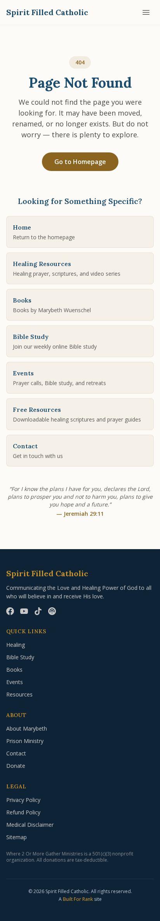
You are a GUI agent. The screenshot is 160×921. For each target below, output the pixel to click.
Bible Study (20, 657)
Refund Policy (23, 812)
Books (14, 669)
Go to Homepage (80, 161)
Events (14, 682)
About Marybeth (26, 728)
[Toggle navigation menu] (146, 12)
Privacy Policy (23, 799)
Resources (19, 694)
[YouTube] (24, 611)
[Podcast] (52, 611)
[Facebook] (10, 611)
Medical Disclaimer (30, 824)
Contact (16, 753)
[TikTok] (38, 611)
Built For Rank (78, 899)
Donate (15, 765)
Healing (15, 644)
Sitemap (16, 837)
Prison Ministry (24, 741)
